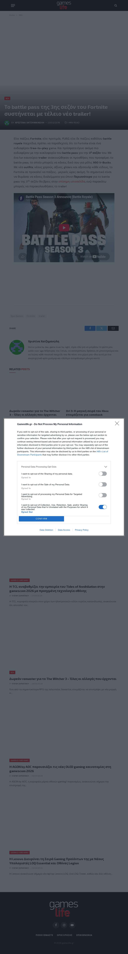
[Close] (118, 424)
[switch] (103, 474)
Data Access (64, 530)
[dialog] (64, 477)
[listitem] (64, 466)
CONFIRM (41, 519)
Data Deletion (46, 530)
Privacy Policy (82, 530)
